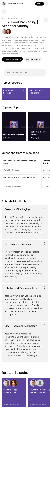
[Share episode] (45, 19)
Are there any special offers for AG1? (19, 177)
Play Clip (8, 138)
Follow (39, 4)
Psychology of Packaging (36, 91)
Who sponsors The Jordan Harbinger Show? (19, 162)
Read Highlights (33, 59)
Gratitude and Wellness (13, 134)
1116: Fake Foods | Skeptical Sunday (11, 391)
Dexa (8, 3)
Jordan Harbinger (17, 3)
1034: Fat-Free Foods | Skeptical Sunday (40, 391)
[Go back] (4, 11)
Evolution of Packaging (8, 91)
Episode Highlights (12, 59)
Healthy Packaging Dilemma (38, 133)
